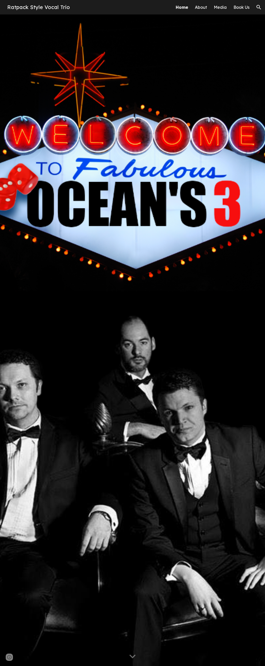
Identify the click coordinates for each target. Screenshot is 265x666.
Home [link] (182, 7)
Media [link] (220, 7)
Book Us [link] (241, 7)
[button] (259, 7)
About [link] (201, 7)
